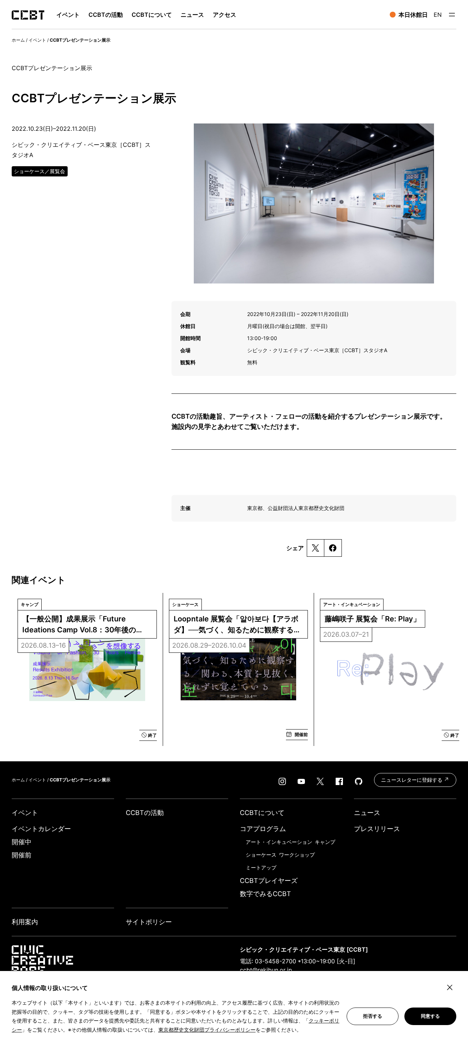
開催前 (21, 855)
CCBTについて (152, 14)
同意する (430, 1016)
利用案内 (25, 922)
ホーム (18, 40)
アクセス (224, 14)
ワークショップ (297, 855)
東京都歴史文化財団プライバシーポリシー (207, 1030)
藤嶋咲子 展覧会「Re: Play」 (372, 618)
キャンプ (325, 842)
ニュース (192, 14)
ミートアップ (261, 867)
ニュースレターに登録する (412, 780)
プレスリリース (377, 829)
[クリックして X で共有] (315, 548)
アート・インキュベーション (279, 842)
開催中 (21, 842)
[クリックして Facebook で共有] (332, 548)
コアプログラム (263, 829)
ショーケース (261, 855)
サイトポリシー (149, 922)
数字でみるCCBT (265, 894)
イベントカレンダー (41, 829)
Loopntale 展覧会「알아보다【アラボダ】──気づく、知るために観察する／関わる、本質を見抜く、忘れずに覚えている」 (237, 624)
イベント (37, 40)
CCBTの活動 (105, 14)
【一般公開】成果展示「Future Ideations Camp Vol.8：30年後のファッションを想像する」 (79, 624)
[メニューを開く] (452, 14)
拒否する (372, 1016)
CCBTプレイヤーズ (269, 880)
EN (438, 14)
